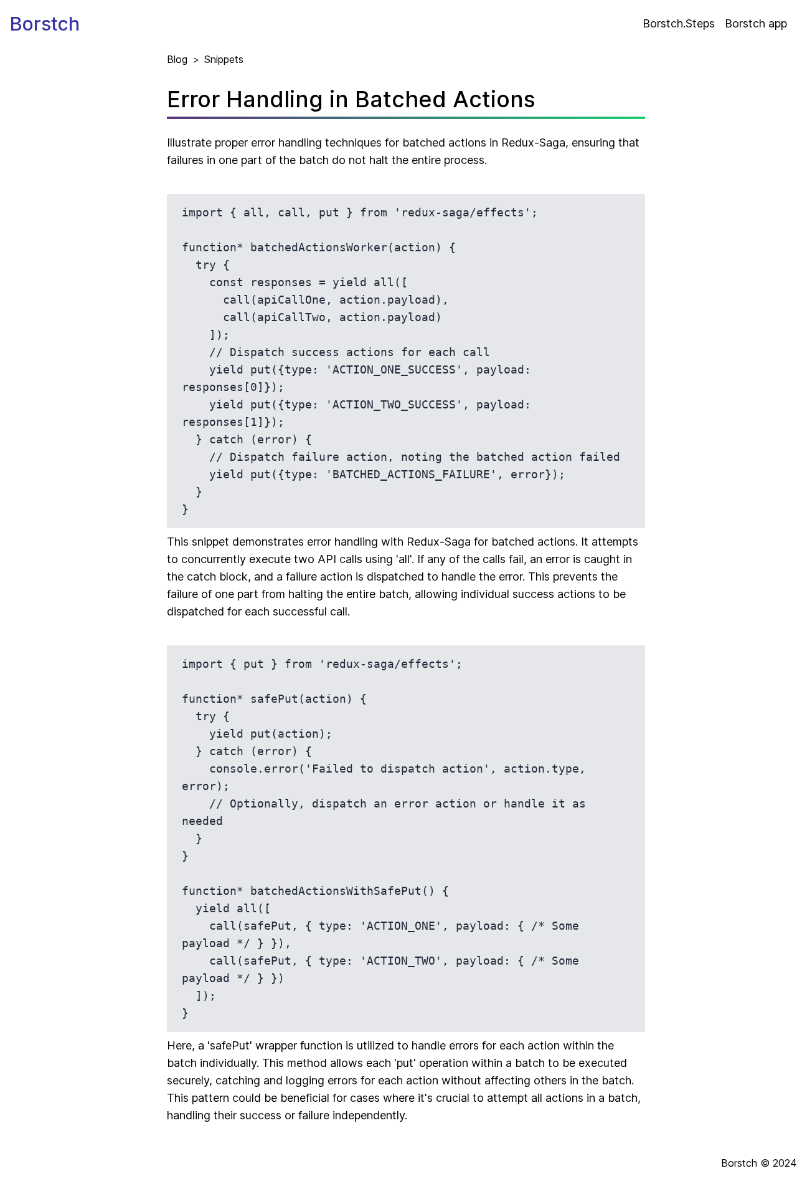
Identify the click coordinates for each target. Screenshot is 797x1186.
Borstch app (756, 23)
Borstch (45, 23)
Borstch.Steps (679, 23)
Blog (177, 59)
